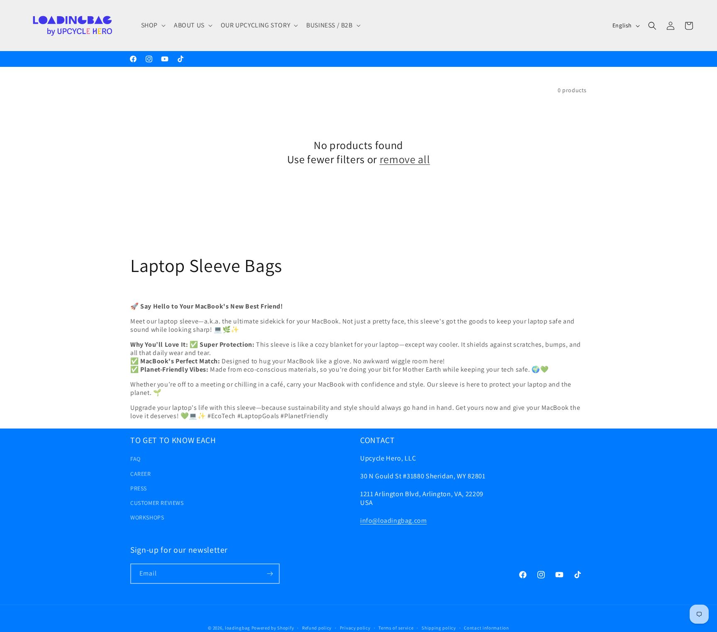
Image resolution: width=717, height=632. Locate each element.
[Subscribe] (270, 573)
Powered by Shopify (272, 628)
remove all (405, 159)
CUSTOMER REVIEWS (157, 503)
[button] (152, 25)
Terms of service (395, 628)
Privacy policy (355, 628)
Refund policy (317, 628)
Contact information (486, 628)
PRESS (138, 488)
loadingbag (237, 628)
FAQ (135, 459)
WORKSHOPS (147, 517)
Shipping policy (439, 628)
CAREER (140, 474)
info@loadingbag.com (393, 520)
